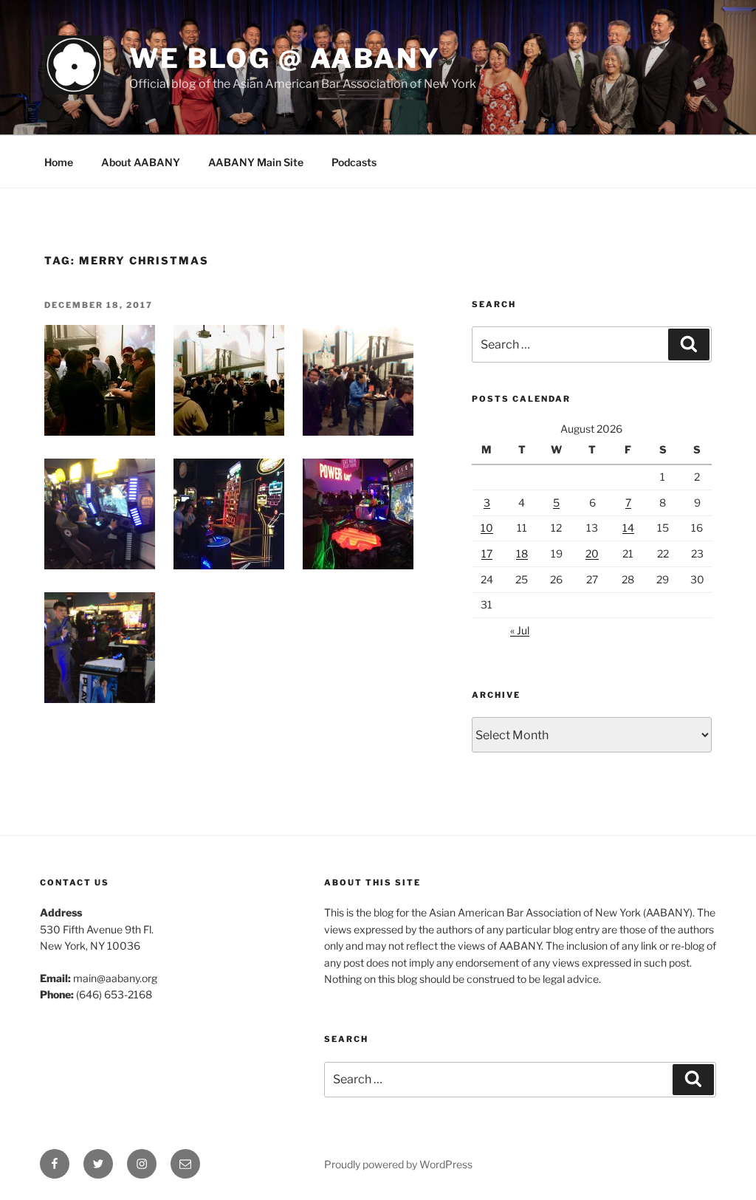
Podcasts (354, 162)
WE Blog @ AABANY (285, 58)
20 (592, 553)
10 (487, 527)
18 (522, 553)
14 (628, 527)
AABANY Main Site (255, 162)
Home (58, 162)
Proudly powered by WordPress (398, 1164)
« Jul (519, 630)
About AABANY (140, 162)
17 (486, 553)
